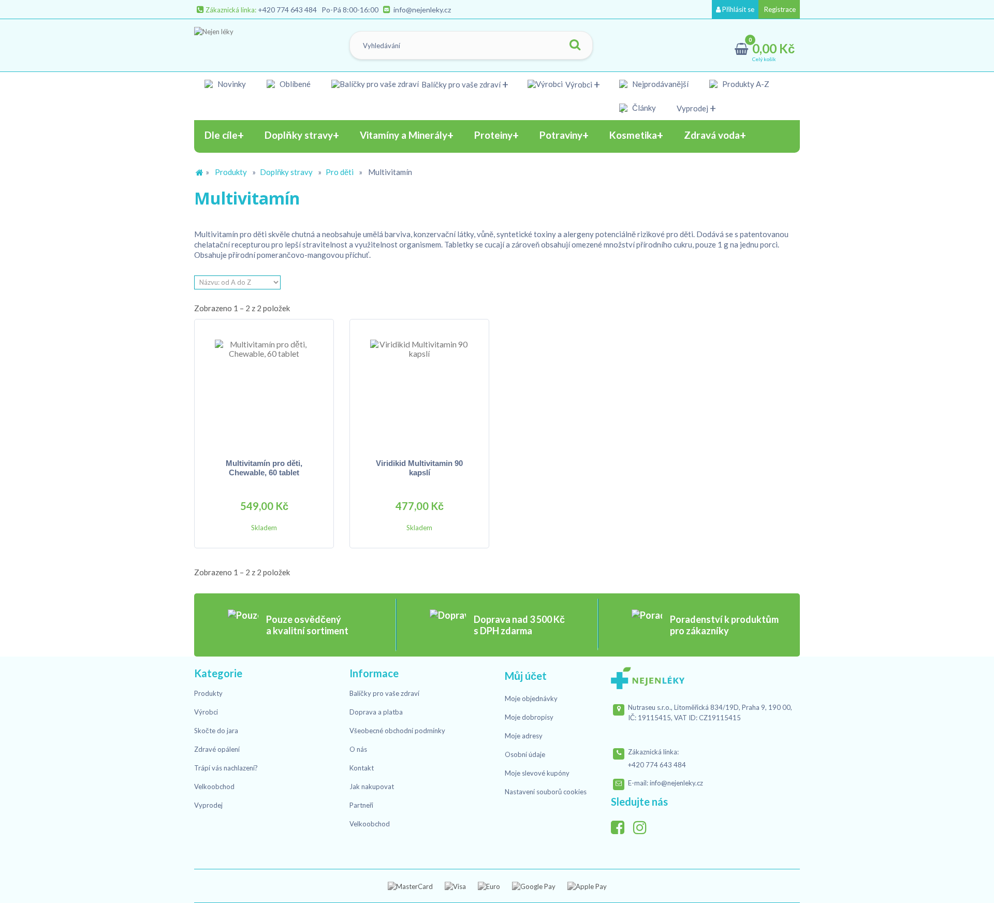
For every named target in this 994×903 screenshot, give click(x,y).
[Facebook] (621, 824)
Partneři (361, 805)
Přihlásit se (737, 9)
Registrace (779, 9)
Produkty (231, 172)
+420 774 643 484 (287, 9)
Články (644, 107)
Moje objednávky (531, 698)
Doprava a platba (376, 712)
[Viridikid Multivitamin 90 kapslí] (419, 389)
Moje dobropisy (529, 717)
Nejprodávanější (660, 84)
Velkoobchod (214, 786)
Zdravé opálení (217, 749)
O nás (358, 749)
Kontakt (361, 768)
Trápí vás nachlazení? (226, 768)
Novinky (231, 84)
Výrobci (578, 84)
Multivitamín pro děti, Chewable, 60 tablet (264, 468)
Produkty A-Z (745, 84)
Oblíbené (295, 84)
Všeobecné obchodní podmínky (397, 730)
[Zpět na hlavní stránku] (199, 172)
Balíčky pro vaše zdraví (461, 84)
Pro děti (340, 172)
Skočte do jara (216, 730)
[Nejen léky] (246, 43)
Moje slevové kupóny (537, 773)
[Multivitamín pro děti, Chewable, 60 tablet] (264, 389)
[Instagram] (643, 824)
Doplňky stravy (286, 172)
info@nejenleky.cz (422, 9)
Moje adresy (524, 736)
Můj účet (526, 675)
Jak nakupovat (371, 786)
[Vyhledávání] (575, 45)
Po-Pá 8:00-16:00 (349, 9)
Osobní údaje (525, 754)
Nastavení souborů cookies (546, 792)
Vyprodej (692, 108)
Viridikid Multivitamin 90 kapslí (419, 468)
